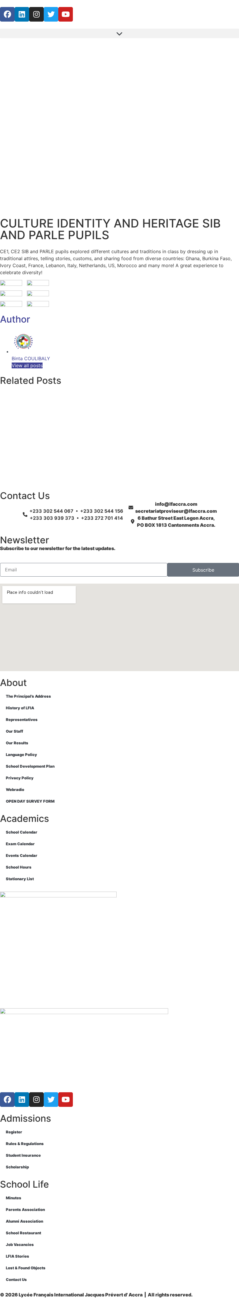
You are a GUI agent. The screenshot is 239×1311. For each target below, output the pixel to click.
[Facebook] (7, 14)
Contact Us (16, 1279)
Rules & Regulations (25, 1143)
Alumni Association (24, 1221)
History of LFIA (20, 708)
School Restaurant (23, 1233)
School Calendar (21, 832)
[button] (119, 33)
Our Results (17, 743)
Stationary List (20, 878)
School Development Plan (30, 766)
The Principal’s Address (28, 696)
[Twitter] (51, 14)
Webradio (15, 789)
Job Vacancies (20, 1244)
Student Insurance (23, 1155)
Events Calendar (21, 855)
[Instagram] (36, 14)
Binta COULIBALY (31, 358)
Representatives (22, 719)
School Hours (18, 867)
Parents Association (25, 1209)
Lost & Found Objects (25, 1268)
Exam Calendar (20, 843)
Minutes (13, 1198)
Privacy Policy (20, 778)
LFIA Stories (17, 1256)
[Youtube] (65, 14)
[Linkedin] (22, 14)
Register (14, 1132)
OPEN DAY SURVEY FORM (30, 801)
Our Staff (14, 731)
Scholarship (17, 1167)
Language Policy (21, 754)
